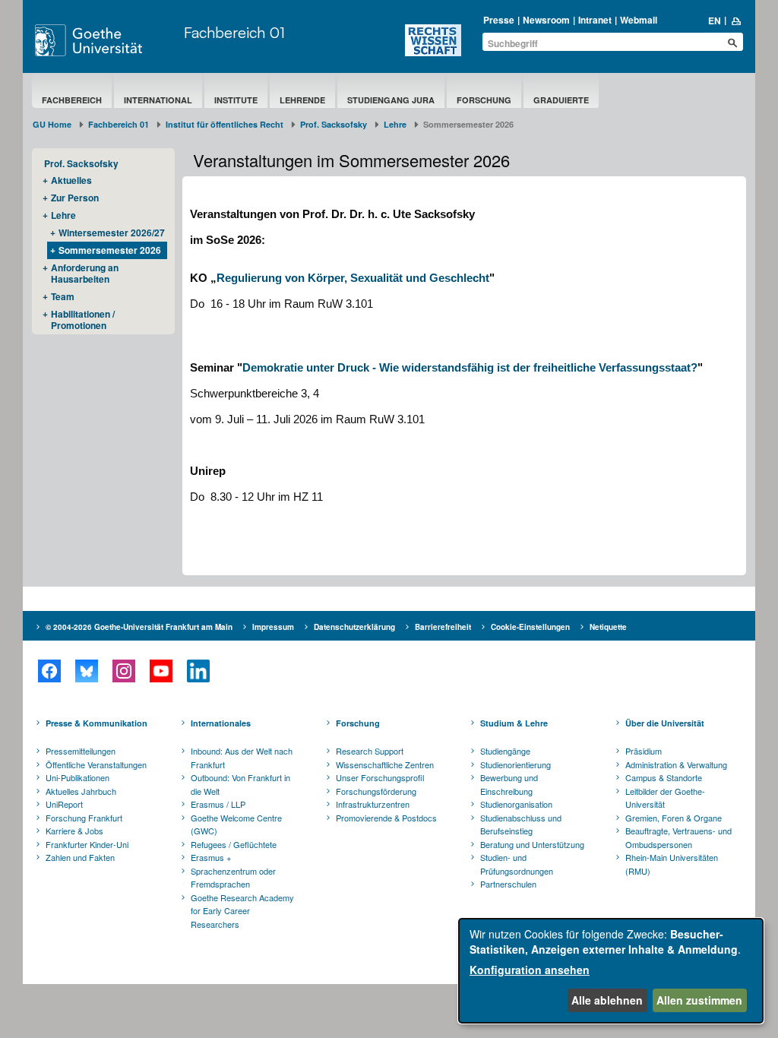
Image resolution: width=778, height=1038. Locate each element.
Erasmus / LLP (218, 804)
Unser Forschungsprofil (380, 777)
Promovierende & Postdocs (386, 818)
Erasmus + (211, 857)
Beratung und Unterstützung (532, 844)
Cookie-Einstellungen (530, 627)
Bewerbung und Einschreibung (509, 784)
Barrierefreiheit (443, 627)
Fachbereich (72, 100)
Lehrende (302, 100)
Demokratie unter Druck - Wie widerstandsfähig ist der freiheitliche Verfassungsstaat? (469, 367)
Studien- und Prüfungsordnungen (516, 864)
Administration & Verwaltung (676, 764)
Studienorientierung (515, 764)
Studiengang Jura (391, 100)
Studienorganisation (516, 804)
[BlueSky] (86, 671)
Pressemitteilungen (80, 751)
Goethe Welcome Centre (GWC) (236, 824)
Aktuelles (71, 180)
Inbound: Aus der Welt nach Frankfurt (242, 758)
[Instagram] (123, 671)
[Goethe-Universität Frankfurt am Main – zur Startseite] (105, 40)
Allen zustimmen (699, 1000)
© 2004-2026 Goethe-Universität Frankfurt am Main (139, 627)
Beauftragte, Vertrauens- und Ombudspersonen (678, 837)
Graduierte (561, 100)
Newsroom (546, 20)
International (158, 100)
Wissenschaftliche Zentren (385, 764)
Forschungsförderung (376, 791)
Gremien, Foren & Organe (673, 818)
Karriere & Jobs (74, 830)
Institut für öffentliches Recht (224, 124)
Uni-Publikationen (77, 777)
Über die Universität (664, 723)
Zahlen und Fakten (80, 857)
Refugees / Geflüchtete (234, 844)
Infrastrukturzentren (373, 804)
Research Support (369, 751)
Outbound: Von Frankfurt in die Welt (240, 784)
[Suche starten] (732, 42)
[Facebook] (49, 671)
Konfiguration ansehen (530, 969)
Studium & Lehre (514, 723)
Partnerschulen (508, 884)
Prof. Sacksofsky (333, 124)
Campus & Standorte (663, 777)
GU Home (52, 124)
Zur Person (75, 197)
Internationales (221, 723)
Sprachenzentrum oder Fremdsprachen (233, 878)
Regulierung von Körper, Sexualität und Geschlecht (353, 277)
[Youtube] (161, 671)
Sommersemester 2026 (110, 250)
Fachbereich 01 (234, 32)
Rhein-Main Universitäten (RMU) (671, 864)
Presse (498, 20)
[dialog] (611, 971)
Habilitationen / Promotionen (83, 319)
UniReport (64, 804)
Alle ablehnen (607, 1000)
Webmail (638, 20)
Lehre (395, 124)
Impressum (273, 627)
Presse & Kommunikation (96, 723)
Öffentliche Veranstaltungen (96, 764)
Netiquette (608, 627)
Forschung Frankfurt (84, 818)
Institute (236, 100)
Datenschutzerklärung (354, 627)
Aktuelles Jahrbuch (81, 791)
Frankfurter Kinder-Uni (87, 844)
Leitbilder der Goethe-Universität (665, 798)
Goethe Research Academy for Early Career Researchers (242, 910)
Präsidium (643, 751)
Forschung (484, 100)
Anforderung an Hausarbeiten (85, 273)
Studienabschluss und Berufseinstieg (520, 824)
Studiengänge (505, 751)
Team (62, 296)
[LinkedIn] (198, 671)
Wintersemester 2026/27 (112, 232)
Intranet (595, 20)
